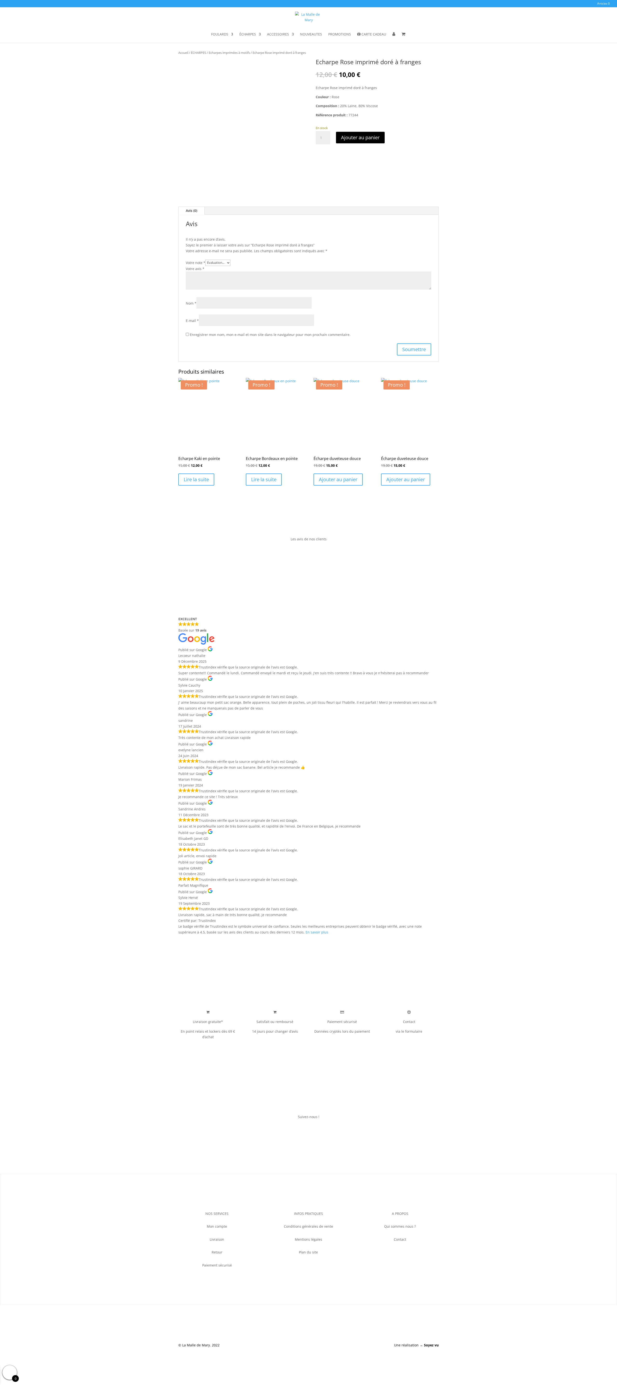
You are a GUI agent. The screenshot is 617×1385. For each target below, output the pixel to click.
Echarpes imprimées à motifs (229, 52)
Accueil (183, 52)
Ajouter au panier (360, 137)
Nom (191, 303)
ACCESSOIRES (278, 34)
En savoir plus (317, 932)
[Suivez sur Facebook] (299, 1131)
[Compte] (393, 38)
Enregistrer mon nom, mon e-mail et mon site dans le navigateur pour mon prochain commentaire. (270, 334)
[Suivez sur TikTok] (318, 1131)
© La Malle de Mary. (194, 1345)
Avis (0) (191, 210)
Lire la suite (196, 479)
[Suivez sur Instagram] (308, 1131)
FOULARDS (219, 34)
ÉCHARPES (247, 34)
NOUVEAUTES (311, 34)
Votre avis (195, 268)
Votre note (195, 262)
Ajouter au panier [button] (338, 479)
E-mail (192, 320)
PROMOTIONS (339, 34)
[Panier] (403, 38)
